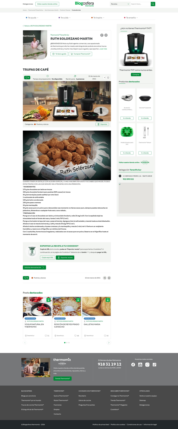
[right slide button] (109, 343)
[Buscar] (153, 4)
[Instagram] (147, 364)
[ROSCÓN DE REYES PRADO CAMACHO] (67, 309)
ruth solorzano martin (52, 10)
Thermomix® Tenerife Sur (35, 10)
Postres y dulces (30, 318)
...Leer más (103, 49)
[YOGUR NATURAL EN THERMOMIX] (37, 309)
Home (25, 10)
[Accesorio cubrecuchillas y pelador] (127, 97)
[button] (120, 4)
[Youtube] (140, 364)
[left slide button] (25, 343)
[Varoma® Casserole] (145, 97)
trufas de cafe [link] (76, 10)
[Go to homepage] (84, 4)
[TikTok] (154, 364)
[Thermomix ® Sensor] (145, 132)
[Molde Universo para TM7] (127, 132)
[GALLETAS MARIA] (96, 309)
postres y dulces (65, 10)
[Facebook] (133, 364)
